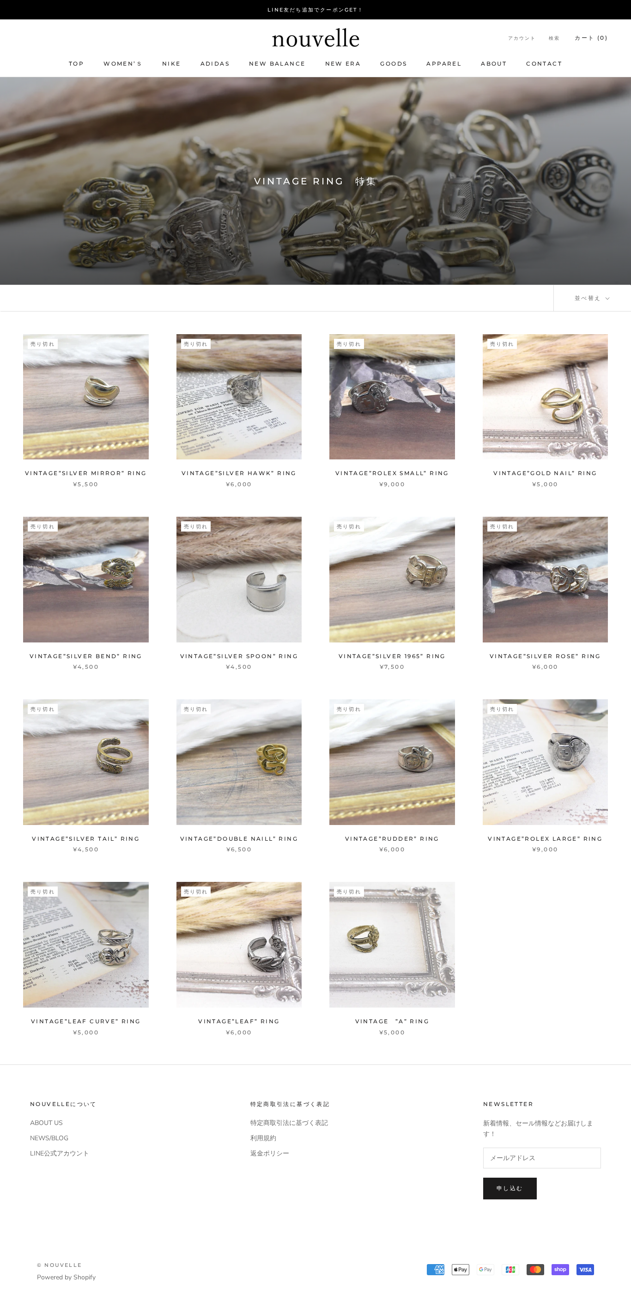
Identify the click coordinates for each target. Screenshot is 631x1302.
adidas (215, 63)
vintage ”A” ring (392, 1021)
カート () (591, 37)
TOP (76, 63)
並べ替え (589, 297)
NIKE (171, 63)
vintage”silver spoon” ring (239, 656)
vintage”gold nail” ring (545, 473)
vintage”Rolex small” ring (392, 473)
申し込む (510, 1188)
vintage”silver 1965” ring (392, 656)
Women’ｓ (123, 63)
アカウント (522, 38)
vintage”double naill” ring (239, 838)
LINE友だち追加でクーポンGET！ (315, 9)
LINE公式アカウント (59, 1153)
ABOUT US (46, 1123)
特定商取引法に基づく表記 (289, 1123)
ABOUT (494, 63)
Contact (544, 63)
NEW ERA (343, 63)
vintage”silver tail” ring (86, 838)
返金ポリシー (269, 1153)
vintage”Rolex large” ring (545, 838)
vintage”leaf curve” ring (86, 1021)
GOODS (393, 63)
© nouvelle (59, 1265)
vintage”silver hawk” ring (239, 473)
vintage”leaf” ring (238, 1021)
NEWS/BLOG (49, 1138)
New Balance (277, 63)
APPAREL (443, 63)
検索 (554, 38)
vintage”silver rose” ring (545, 656)
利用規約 (263, 1138)
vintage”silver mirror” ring (86, 473)
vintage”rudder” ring (392, 838)
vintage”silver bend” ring (86, 656)
